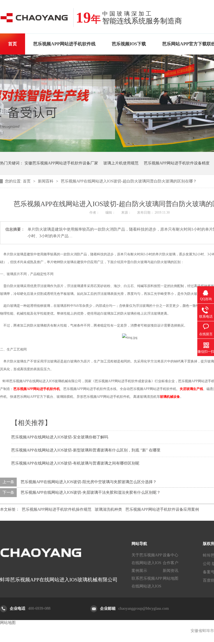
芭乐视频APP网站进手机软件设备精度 (177, 163)
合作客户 (170, 563)
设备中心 (170, 555)
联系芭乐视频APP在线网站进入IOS (147, 582)
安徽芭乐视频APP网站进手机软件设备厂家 (61, 163)
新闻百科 (46, 181)
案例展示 (139, 571)
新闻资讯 (170, 571)
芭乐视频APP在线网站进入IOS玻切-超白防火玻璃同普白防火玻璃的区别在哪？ (129, 181)
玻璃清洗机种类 (108, 509)
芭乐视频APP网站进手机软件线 (64, 43)
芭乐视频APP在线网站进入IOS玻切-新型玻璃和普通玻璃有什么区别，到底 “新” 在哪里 (85, 450)
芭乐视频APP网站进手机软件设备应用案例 (162, 509)
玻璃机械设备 (170, 397)
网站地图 (170, 578)
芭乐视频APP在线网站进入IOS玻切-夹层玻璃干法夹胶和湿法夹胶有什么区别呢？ (90, 492)
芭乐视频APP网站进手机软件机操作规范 (56, 509)
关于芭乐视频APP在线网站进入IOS (147, 559)
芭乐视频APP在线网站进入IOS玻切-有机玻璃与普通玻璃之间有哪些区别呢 (75, 463)
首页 (12, 43)
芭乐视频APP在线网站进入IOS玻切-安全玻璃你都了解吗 (59, 437)
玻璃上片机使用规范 (120, 163)
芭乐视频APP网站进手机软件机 (36, 389)
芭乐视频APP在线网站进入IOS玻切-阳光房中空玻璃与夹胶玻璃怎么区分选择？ (89, 482)
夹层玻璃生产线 (191, 389)
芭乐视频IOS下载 (129, 43)
